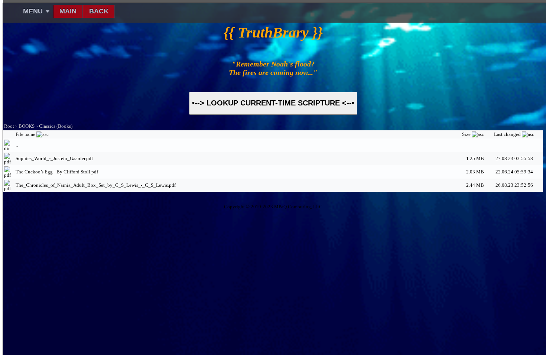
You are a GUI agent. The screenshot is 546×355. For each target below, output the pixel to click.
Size (467, 134)
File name (26, 134)
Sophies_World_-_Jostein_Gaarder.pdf (54, 158)
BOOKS (27, 126)
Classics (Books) (55, 126)
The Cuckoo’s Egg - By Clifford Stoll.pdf (57, 172)
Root (9, 126)
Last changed (508, 134)
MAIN (68, 11)
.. (17, 145)
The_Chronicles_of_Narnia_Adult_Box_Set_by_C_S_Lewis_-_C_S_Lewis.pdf (96, 185)
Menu (33, 11)
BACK (98, 11)
